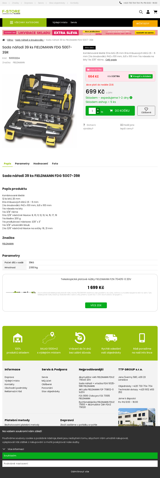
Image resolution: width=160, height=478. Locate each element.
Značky (15, 3)
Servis (41, 3)
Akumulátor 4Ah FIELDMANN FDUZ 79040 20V (96, 378)
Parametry (22, 163)
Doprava (28, 3)
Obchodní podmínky (16, 388)
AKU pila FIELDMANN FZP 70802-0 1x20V (96, 391)
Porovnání (47, 388)
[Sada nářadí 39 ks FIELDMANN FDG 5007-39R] (39, 111)
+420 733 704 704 (131, 3)
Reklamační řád (13, 391)
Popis (7, 163)
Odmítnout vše (80, 471)
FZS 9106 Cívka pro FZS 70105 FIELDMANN (94, 397)
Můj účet (46, 380)
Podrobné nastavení (16, 463)
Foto (55, 163)
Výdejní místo (60, 22)
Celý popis (111, 59)
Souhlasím (10, 455)
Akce (4, 3)
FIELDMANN (19, 62)
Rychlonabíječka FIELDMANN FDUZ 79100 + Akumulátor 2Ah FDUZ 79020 (97, 404)
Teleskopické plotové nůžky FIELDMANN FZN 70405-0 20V (96, 279)
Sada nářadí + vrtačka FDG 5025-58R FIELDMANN (97, 385)
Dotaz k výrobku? (89, 126)
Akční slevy (142, 23)
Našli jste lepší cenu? (127, 126)
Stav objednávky (57, 3)
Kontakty (74, 3)
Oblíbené (47, 384)
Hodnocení (40, 163)
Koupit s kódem (142, 76)
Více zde (96, 305)
